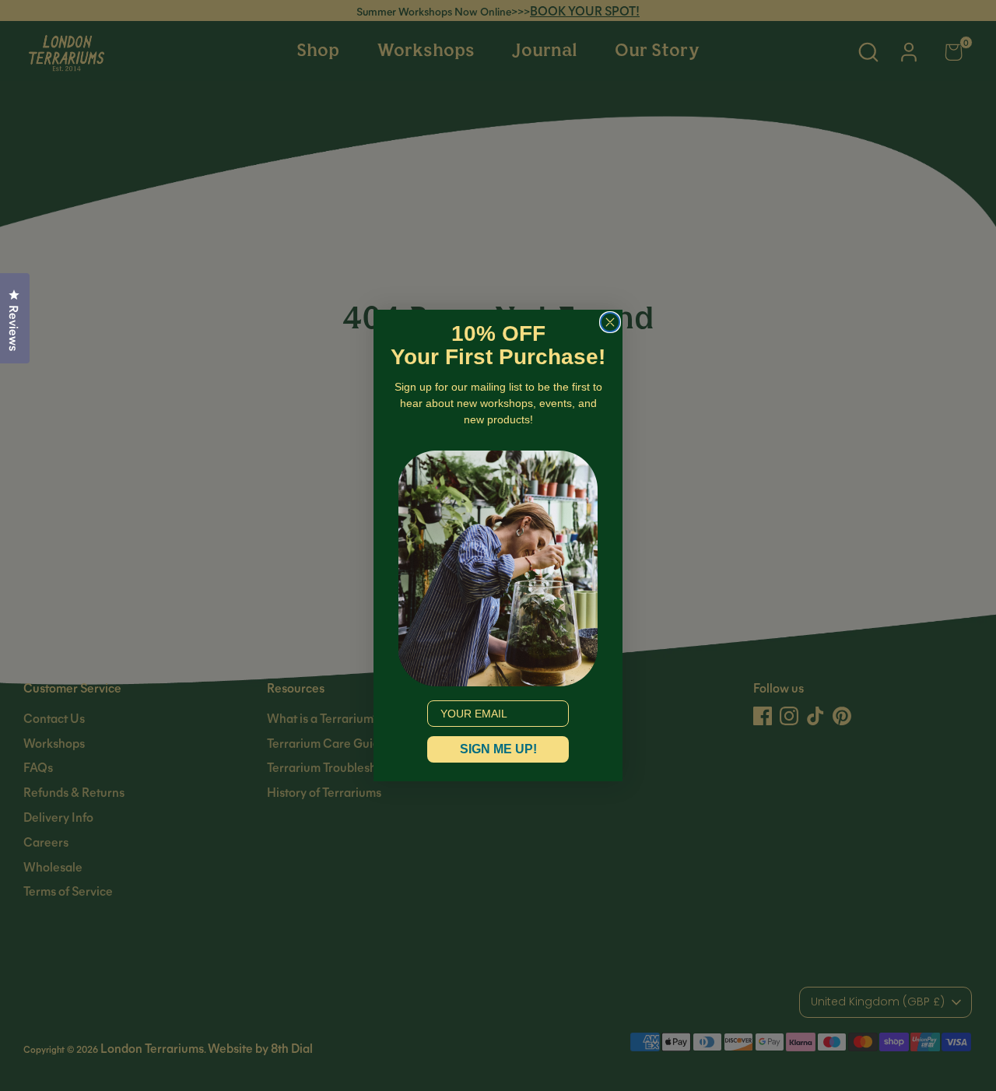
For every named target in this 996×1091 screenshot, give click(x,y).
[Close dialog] (610, 322)
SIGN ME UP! (498, 749)
